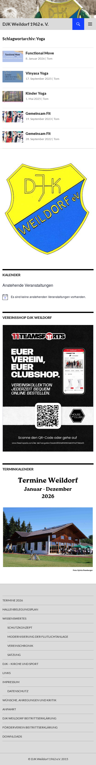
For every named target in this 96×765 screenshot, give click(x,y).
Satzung (14, 655)
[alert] (48, 297)
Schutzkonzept (19, 627)
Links (6, 673)
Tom (49, 58)
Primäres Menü (90, 24)
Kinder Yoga (36, 93)
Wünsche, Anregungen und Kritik (29, 700)
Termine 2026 (12, 600)
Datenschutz (17, 691)
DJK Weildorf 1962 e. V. (25, 24)
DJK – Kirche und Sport (20, 664)
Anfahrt (9, 709)
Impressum (10, 682)
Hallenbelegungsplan (20, 609)
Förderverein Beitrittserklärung (30, 727)
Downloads (12, 736)
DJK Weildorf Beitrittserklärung (29, 718)
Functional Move (40, 53)
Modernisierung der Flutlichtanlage (37, 636)
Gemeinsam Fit (38, 113)
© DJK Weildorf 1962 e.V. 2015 (48, 759)
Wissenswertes (14, 618)
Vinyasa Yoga (37, 73)
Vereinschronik (20, 646)
